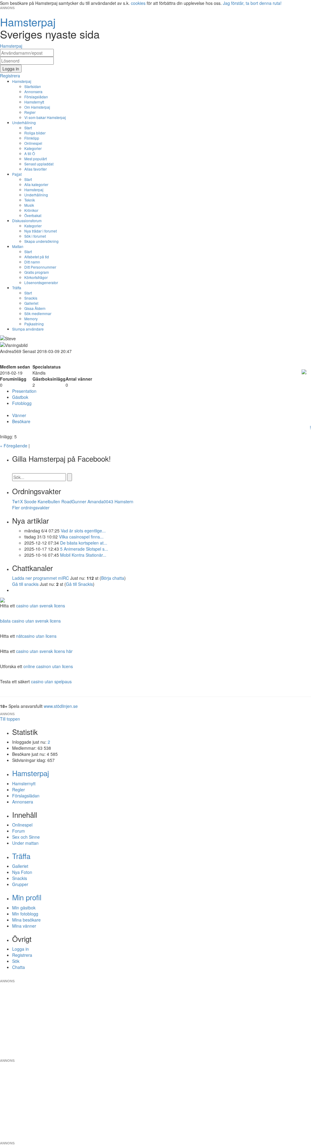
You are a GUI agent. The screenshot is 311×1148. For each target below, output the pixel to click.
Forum (18, 831)
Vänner (19, 415)
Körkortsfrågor (36, 277)
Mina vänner (24, 926)
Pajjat (17, 174)
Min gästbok (24, 908)
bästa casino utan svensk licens (30, 621)
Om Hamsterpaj (37, 107)
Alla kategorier (36, 184)
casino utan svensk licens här (44, 651)
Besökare (21, 421)
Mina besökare (26, 920)
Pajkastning (34, 323)
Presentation (24, 391)
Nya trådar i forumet (40, 230)
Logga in (20, 949)
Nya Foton (22, 872)
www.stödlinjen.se (61, 706)
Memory (31, 318)
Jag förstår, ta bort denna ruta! (252, 3)
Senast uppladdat (38, 163)
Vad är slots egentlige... (83, 531)
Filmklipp (31, 138)
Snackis (30, 298)
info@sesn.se (210, 976)
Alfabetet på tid (36, 256)
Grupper (20, 884)
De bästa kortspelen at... (83, 543)
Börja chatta (112, 578)
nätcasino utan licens (36, 636)
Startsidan (32, 86)
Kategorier (33, 148)
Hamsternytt (34, 101)
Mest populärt (35, 158)
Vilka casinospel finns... (81, 537)
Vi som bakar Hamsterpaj (45, 117)
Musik (29, 205)
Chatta (18, 967)
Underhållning (24, 122)
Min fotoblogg (25, 914)
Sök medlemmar (37, 313)
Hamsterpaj (21, 81)
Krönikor (31, 210)
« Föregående (13, 446)
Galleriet (31, 303)
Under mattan (25, 843)
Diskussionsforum (27, 220)
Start (28, 127)
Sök (15, 961)
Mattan (17, 246)
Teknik (29, 199)
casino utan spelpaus (51, 681)
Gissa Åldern (35, 308)
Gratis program (36, 272)
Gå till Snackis (79, 584)
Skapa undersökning (41, 241)
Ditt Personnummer (40, 267)
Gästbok (20, 397)
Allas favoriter (35, 169)
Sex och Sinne (26, 837)
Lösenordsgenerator (41, 282)
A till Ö (29, 153)
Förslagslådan (36, 96)
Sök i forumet (35, 236)
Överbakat (32, 215)
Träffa (16, 287)
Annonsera (33, 91)
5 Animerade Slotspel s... (84, 549)
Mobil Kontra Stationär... (83, 555)
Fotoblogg (22, 403)
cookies (138, 3)
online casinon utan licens (48, 666)
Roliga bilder (35, 132)
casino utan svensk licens (40, 606)
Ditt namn (32, 261)
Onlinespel (33, 143)
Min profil (26, 897)
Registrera (22, 955)
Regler (30, 112)
